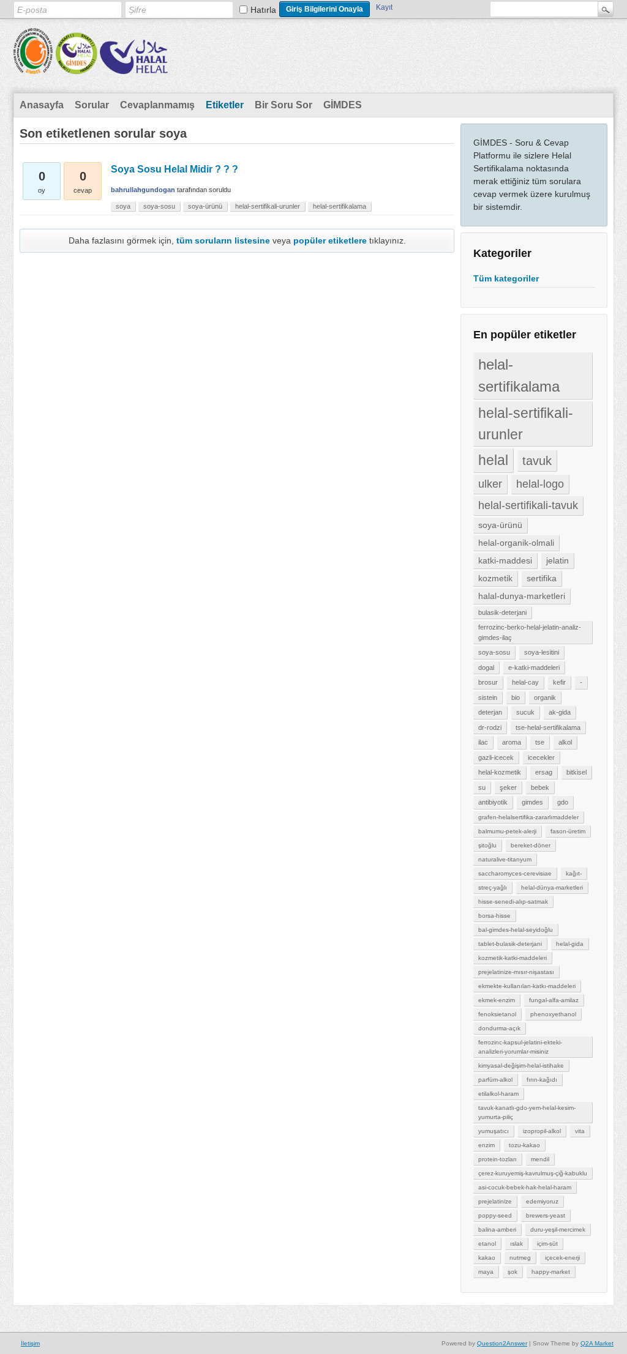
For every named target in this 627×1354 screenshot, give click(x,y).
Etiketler (225, 105)
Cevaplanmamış (157, 105)
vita (580, 1131)
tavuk (537, 460)
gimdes (532, 802)
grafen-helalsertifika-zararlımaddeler (528, 817)
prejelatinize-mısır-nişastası (516, 972)
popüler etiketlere (330, 240)
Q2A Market (597, 1343)
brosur (488, 682)
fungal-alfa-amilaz (554, 1000)
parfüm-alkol (495, 1079)
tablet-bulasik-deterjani (510, 943)
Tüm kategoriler (506, 278)
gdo (562, 802)
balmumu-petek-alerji (507, 831)
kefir (559, 682)
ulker (490, 484)
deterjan (490, 712)
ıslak (516, 1243)
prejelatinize (495, 1201)
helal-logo (540, 484)
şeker (508, 787)
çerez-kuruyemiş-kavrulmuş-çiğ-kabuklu (532, 1173)
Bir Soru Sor (283, 105)
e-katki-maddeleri (534, 667)
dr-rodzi (489, 727)
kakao (486, 1257)
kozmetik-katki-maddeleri (512, 957)
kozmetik (495, 578)
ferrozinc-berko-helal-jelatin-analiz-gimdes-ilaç (529, 632)
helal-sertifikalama (519, 375)
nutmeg (520, 1257)
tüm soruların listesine (223, 240)
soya (123, 206)
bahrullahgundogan (143, 189)
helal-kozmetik (499, 772)
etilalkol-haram (498, 1093)
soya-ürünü (500, 525)
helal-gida (570, 943)
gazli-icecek (496, 757)
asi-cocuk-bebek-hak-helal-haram (524, 1187)
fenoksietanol (497, 1014)
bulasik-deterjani (502, 612)
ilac (483, 742)
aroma (511, 742)
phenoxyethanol (553, 1014)
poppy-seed (495, 1215)
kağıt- (574, 873)
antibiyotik (493, 802)
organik (545, 697)
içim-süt (547, 1243)
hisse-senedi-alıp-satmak (513, 901)
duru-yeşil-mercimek (557, 1229)
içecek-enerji (562, 1257)
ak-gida (560, 712)
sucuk (525, 712)
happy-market (550, 1271)
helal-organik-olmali (516, 543)
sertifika (542, 578)
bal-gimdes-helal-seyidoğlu (515, 929)
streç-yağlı (492, 887)
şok (512, 1271)
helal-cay (525, 682)
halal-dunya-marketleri (521, 596)
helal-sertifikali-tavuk (528, 505)
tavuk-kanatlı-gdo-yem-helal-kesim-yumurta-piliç (527, 1112)
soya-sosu (494, 652)
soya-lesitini (541, 652)
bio (515, 697)
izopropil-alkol (542, 1131)
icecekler (541, 757)
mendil (540, 1159)
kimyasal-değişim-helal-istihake (521, 1065)
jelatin (557, 560)
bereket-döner (530, 845)
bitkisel (576, 772)
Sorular (92, 105)
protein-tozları (497, 1159)
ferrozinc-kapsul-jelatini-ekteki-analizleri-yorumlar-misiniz (520, 1047)
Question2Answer (502, 1343)
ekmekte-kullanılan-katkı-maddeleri (527, 986)
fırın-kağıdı (542, 1079)
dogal (486, 667)
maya (486, 1271)
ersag (543, 772)
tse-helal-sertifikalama (548, 727)
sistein (487, 697)
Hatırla (263, 10)
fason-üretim (567, 831)
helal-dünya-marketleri (552, 887)
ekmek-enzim (496, 1000)
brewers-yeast (545, 1215)
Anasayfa (42, 105)
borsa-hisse (494, 915)
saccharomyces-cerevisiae (515, 873)
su (482, 787)
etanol (487, 1243)
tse (539, 742)
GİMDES (342, 105)
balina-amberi (497, 1229)
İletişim (30, 1343)
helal (493, 460)
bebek (540, 787)
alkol (565, 742)
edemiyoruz (542, 1201)
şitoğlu (487, 845)
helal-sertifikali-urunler (525, 423)
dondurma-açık (499, 1028)
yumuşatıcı (493, 1131)
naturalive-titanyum (504, 859)
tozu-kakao (524, 1145)
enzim (486, 1145)
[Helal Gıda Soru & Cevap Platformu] (90, 66)
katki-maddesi (505, 560)
